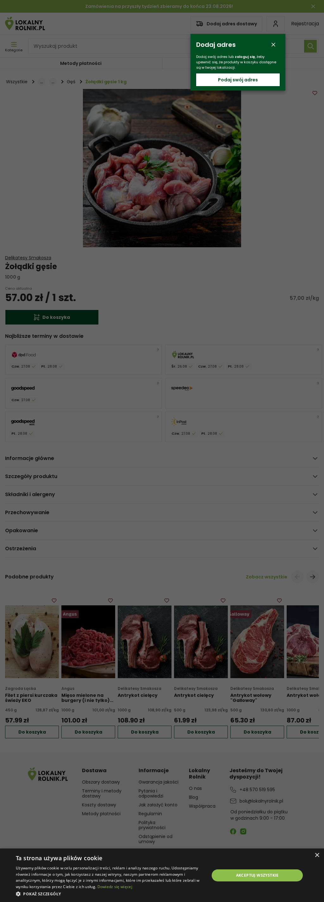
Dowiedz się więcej (114, 886)
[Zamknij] (273, 44)
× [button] (317, 855)
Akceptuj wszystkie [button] (257, 875)
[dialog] (162, 875)
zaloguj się (245, 56)
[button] (110, 893)
